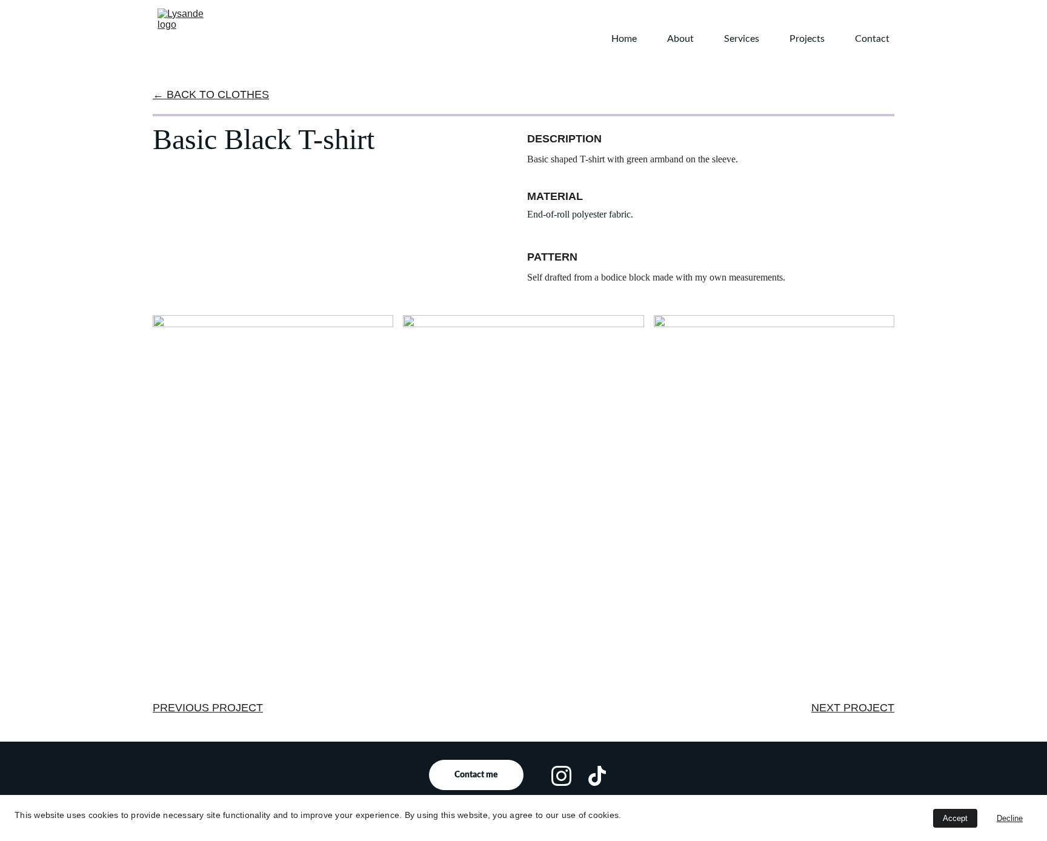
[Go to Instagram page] (561, 776)
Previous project (208, 708)
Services (741, 39)
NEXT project (852, 708)
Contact (872, 39)
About (680, 39)
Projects (807, 39)
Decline (1010, 818)
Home (624, 39)
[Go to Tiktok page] (597, 776)
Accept (955, 818)
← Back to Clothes (211, 94)
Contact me (476, 775)
